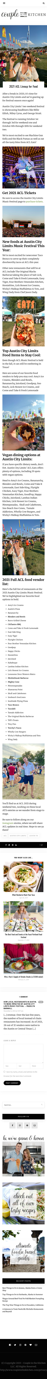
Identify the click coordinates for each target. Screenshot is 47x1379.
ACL (5, 836)
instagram (7, 823)
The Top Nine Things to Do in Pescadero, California (23, 1305)
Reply (40, 1002)
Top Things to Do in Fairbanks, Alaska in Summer (22, 1294)
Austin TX (33, 836)
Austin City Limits (18, 836)
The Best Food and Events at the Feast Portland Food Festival (23, 935)
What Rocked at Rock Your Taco (23, 894)
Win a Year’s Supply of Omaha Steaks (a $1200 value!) (23, 976)
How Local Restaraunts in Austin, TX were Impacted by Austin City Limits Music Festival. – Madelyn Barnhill (20, 1005)
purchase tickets (34, 201)
